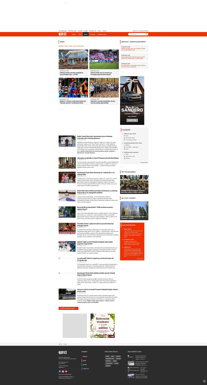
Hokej (74, 46)
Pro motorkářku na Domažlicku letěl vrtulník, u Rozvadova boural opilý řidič (133, 66)
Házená (70, 46)
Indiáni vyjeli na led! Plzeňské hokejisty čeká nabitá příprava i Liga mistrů (95, 243)
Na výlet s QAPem (128, 198)
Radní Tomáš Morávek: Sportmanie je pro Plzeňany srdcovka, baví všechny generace (94, 137)
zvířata (108, 366)
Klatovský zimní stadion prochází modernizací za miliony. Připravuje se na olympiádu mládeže (97, 192)
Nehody (118, 358)
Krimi (80, 34)
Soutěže (86, 31)
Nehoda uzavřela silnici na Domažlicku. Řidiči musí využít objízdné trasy (133, 49)
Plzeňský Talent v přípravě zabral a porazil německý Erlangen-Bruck (95, 225)
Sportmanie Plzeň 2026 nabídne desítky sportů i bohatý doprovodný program (96, 274)
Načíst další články (67, 308)
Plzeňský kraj (110, 358)
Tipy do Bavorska (63, 31)
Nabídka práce (102, 34)
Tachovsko (109, 363)
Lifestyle (92, 34)
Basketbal (61, 46)
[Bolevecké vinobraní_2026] (103, 326)
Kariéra (99, 31)
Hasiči (116, 363)
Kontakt (104, 31)
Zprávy (74, 34)
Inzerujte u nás (92, 31)
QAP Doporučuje (72, 31)
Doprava (108, 361)
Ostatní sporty (80, 46)
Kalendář (80, 31)
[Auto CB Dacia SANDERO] (132, 100)
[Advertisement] (103, 15)
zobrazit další (144, 162)
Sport (85, 34)
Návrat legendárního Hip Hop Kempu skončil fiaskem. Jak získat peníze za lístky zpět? (133, 57)
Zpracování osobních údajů (65, 374)
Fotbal (66, 46)
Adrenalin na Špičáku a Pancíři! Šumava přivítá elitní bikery (98, 158)
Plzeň (107, 356)
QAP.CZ (60, 344)
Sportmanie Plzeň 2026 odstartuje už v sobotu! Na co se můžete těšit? (96, 173)
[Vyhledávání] (146, 34)
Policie (118, 356)
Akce (112, 356)
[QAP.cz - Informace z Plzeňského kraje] (62, 34)
